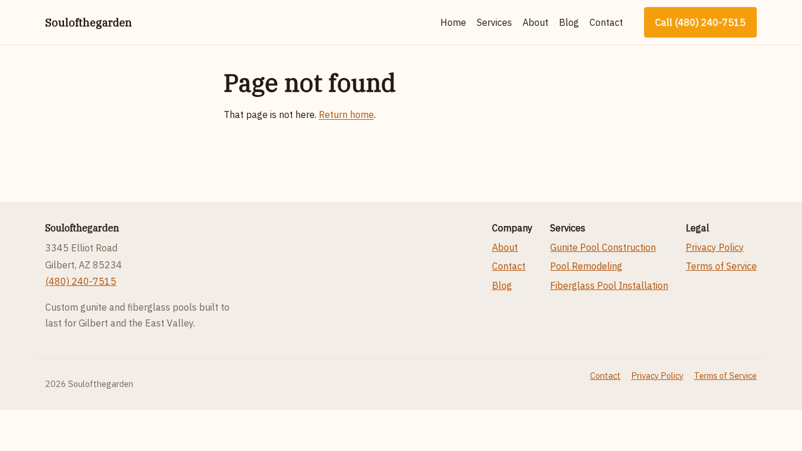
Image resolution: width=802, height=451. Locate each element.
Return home (346, 114)
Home (453, 22)
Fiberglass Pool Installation (609, 285)
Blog (569, 22)
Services (494, 22)
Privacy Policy (715, 247)
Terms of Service (721, 266)
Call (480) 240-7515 (700, 22)
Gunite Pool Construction (603, 247)
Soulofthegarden (88, 22)
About (535, 22)
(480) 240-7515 (80, 281)
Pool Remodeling (586, 266)
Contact (606, 22)
